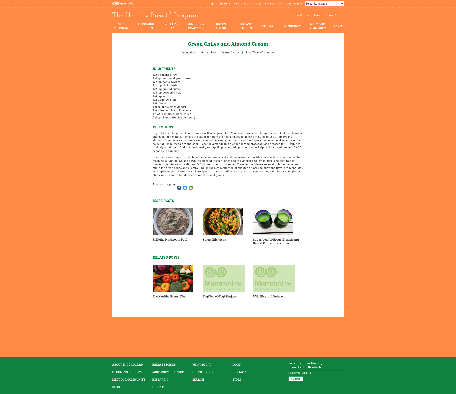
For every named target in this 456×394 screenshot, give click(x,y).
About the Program (128, 364)
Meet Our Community (318, 26)
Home (210, 3)
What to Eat (171, 26)
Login (279, 3)
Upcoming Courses (146, 26)
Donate (237, 3)
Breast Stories (246, 26)
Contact (258, 3)
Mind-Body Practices (196, 26)
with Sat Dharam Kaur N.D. (319, 15)
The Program (121, 26)
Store (338, 26)
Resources (293, 26)
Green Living (221, 26)
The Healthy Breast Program (155, 15)
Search (269, 3)
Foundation (223, 3)
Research (270, 26)
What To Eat (201, 364)
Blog (247, 3)
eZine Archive (294, 3)
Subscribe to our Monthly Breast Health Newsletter (306, 365)
